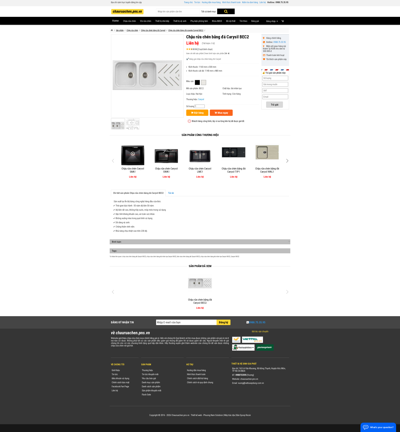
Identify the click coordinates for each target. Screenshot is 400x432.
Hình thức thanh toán (231, 2)
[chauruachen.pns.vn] (111, 30)
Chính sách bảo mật (120, 382)
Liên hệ (263, 2)
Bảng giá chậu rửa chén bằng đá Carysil (205, 59)
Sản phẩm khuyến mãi (151, 390)
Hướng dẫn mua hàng (211, 2)
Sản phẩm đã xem (200, 266)
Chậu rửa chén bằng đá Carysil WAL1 (267, 170)
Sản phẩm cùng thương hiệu (200, 135)
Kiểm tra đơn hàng (250, 2)
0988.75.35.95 (279, 42)
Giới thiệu (116, 370)
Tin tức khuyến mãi (150, 374)
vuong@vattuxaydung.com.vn (251, 383)
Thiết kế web (196, 415)
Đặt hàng (198, 112)
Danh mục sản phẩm (151, 382)
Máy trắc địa (229, 415)
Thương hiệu (147, 370)
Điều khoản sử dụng (120, 378)
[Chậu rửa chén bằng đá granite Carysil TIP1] (234, 152)
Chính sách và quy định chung (200, 382)
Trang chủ (188, 2)
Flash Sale (146, 394)
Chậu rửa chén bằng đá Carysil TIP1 (233, 170)
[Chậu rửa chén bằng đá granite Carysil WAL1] (267, 152)
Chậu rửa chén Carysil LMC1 (200, 170)
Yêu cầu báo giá (149, 378)
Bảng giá (255, 21)
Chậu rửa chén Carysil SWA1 (166, 170)
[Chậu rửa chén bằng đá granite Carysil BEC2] (200, 283)
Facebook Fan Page (120, 386)
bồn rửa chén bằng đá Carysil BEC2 (188, 256)
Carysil (201, 99)
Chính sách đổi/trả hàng (197, 378)
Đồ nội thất (230, 21)
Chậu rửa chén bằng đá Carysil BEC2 (200, 301)
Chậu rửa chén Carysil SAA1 (133, 170)
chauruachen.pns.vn (249, 379)
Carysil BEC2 (235, 256)
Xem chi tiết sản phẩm (194, 53)
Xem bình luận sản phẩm (214, 53)
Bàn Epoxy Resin (243, 415)
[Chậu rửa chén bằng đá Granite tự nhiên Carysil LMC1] (200, 155)
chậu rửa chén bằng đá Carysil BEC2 (134, 256)
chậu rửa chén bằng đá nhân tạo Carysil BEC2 (161, 256)
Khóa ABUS (217, 21)
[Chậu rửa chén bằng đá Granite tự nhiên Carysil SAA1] (133, 155)
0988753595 (240, 375)
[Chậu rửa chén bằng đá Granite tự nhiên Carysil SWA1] (166, 155)
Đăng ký (223, 322)
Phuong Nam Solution (213, 415)
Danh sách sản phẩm (151, 386)
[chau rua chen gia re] (127, 10)
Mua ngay (222, 112)
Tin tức (197, 2)
